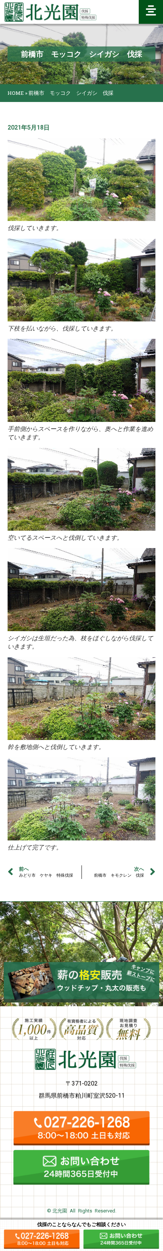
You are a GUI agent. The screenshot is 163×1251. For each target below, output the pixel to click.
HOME (16, 93)
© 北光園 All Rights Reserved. (81, 1211)
